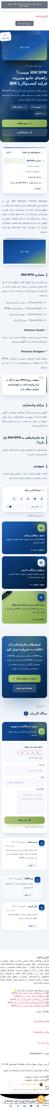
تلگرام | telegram (41, 1032)
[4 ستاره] (24, 752)
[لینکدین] (28, 499)
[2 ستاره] (35, 752)
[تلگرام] (41, 499)
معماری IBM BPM (34, 161)
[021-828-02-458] (45, 1016)
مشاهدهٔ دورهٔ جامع (24, 688)
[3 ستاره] (29, 752)
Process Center (33, 166)
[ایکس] (21, 499)
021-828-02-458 (41, 1021)
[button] (24, 11)
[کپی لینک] (15, 499)
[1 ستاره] (40, 752)
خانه (45, 66)
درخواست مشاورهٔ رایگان (26, 678)
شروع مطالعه (22, 123)
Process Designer (32, 172)
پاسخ (31, 865)
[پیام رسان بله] (45, 1037)
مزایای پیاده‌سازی (34, 177)
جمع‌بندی (38, 188)
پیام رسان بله (43, 1043)
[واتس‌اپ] (35, 499)
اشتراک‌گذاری (22, 132)
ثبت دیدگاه (22, 820)
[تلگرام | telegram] (45, 1026)
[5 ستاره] (19, 752)
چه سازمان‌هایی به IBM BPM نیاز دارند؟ (25, 183)
